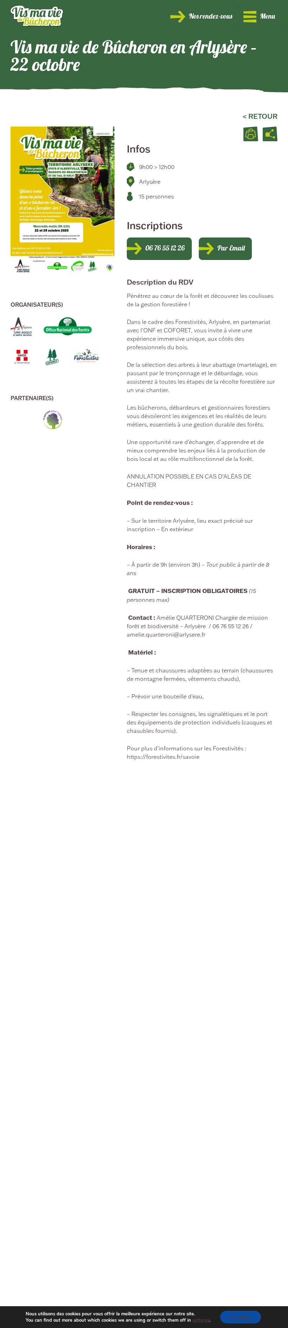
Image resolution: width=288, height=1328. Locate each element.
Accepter (240, 1317)
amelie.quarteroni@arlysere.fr (166, 634)
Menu (267, 16)
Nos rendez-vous (210, 16)
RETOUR (262, 116)
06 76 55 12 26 (165, 248)
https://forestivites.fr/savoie (163, 756)
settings (200, 1320)
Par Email (231, 248)
